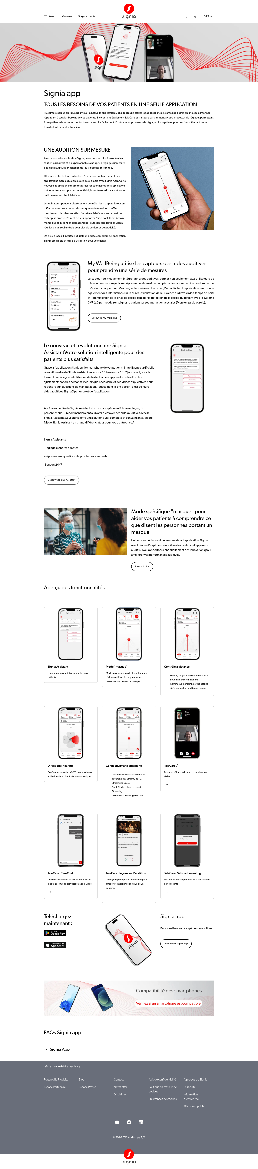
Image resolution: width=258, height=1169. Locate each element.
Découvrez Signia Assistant (61, 480)
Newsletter (120, 1087)
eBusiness (67, 16)
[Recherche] (186, 17)
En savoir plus (142, 566)
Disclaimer (120, 1094)
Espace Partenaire (55, 1087)
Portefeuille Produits (56, 1079)
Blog (82, 1079)
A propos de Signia (195, 1079)
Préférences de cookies (163, 1099)
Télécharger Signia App (176, 944)
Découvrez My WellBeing (104, 318)
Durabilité (190, 1087)
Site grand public (87, 16)
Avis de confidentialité (162, 1079)
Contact (119, 1079)
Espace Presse (87, 1087)
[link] (187, 748)
